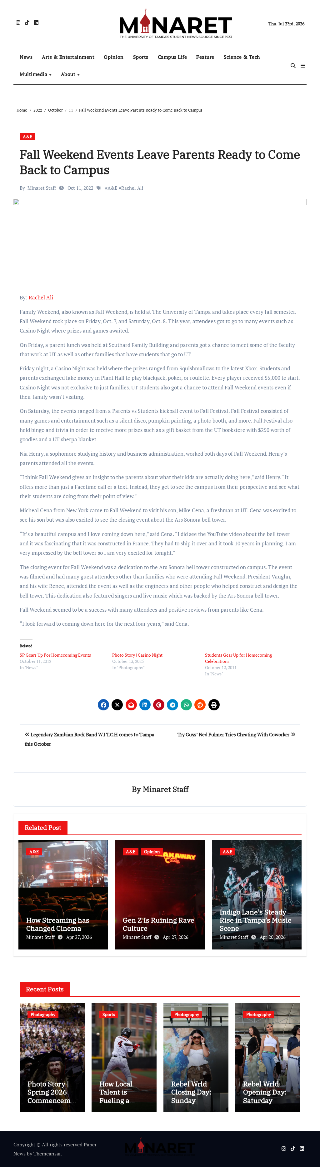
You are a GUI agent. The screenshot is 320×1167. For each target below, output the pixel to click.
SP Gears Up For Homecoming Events (55, 655)
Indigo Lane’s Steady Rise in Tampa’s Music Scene (255, 920)
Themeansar (47, 1153)
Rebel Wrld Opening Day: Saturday (265, 1092)
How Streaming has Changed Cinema (57, 924)
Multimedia (34, 74)
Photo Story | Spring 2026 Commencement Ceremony (51, 1096)
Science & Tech (242, 56)
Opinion (114, 56)
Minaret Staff (42, 188)
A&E (27, 136)
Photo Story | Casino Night (137, 655)
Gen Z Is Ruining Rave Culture (158, 924)
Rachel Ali (132, 188)
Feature (205, 56)
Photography (43, 1014)
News (26, 56)
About (69, 74)
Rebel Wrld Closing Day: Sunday (191, 1092)
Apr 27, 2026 (79, 937)
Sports (140, 56)
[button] (303, 65)
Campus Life (172, 56)
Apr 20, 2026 (273, 937)
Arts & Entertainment (68, 56)
